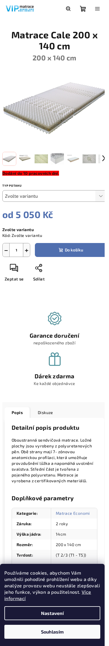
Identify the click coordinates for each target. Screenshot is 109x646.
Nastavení (52, 613)
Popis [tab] (17, 412)
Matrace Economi (73, 513)
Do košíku (74, 249)
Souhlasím (52, 631)
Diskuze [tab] (45, 412)
